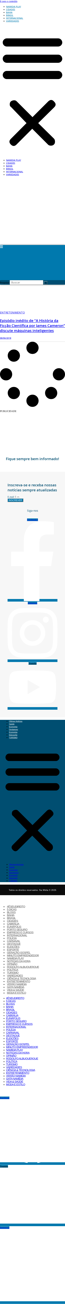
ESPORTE (13, 949)
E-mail (11, 497)
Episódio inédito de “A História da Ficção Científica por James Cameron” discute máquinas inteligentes (32, 325)
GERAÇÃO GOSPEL (18, 952)
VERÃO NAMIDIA (17, 984)
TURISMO (13, 738)
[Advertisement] (32, 210)
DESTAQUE (14, 943)
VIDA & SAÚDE (15, 989)
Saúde (12, 724)
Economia (13, 727)
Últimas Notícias (15, 721)
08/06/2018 (5, 338)
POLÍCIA (12, 938)
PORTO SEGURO (17, 929)
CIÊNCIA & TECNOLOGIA (21, 978)
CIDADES (10, 9)
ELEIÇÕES (13, 946)
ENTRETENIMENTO (18, 981)
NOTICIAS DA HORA (18, 961)
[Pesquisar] (45, 282)
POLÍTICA (12, 969)
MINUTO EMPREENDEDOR (23, 955)
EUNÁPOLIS (14, 926)
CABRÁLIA (13, 923)
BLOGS (11, 912)
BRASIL (9, 15)
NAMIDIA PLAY (13, 6)
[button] (32, 90)
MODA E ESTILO (16, 992)
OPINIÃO (12, 964)
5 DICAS (11, 909)
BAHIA (9, 12)
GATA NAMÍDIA (15, 987)
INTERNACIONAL (14, 18)
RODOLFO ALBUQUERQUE (23, 966)
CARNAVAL (13, 941)
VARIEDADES (12, 21)
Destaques (13, 729)
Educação (13, 735)
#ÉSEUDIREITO (16, 906)
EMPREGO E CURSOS (20, 932)
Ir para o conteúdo (8, 1)
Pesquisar (4, 282)
